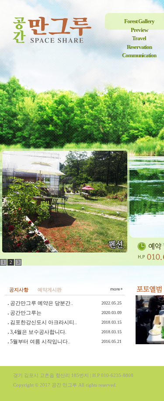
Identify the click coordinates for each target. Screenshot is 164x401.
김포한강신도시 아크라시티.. (43, 322)
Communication (139, 55)
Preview (139, 30)
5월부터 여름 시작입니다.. (40, 342)
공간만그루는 (26, 313)
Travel (139, 38)
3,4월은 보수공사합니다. (38, 332)
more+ (116, 289)
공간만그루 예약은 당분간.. (41, 303)
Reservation (139, 47)
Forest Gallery (139, 21)
